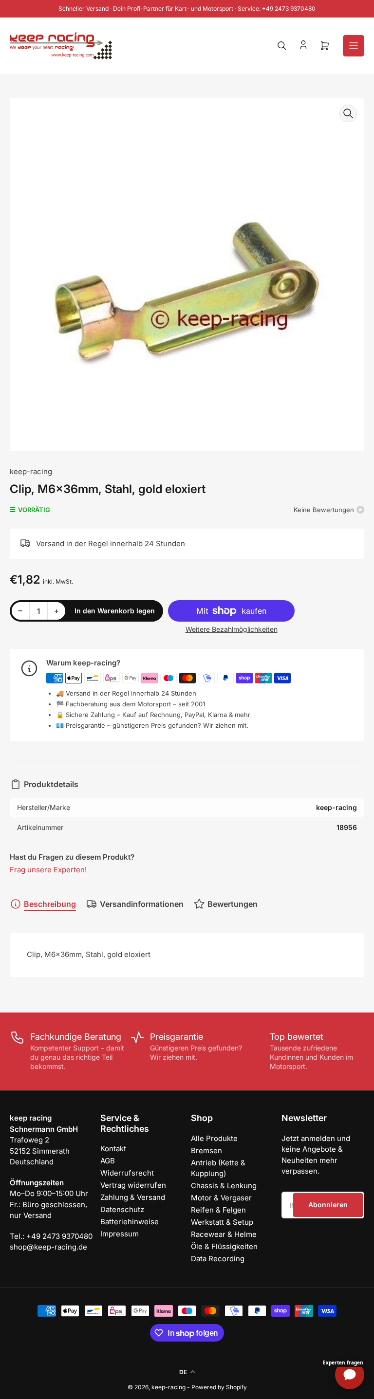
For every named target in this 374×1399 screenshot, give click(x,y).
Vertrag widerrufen (133, 1185)
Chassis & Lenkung (224, 1185)
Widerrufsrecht (127, 1173)
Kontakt (113, 1148)
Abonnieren (328, 1204)
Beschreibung (50, 904)
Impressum (119, 1233)
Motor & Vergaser (221, 1197)
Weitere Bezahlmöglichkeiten (232, 629)
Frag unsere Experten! (48, 869)
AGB (107, 1160)
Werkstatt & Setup (222, 1222)
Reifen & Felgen (218, 1210)
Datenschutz (122, 1209)
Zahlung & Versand (132, 1197)
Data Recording (217, 1258)
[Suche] (282, 45)
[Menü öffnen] (353, 45)
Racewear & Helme (224, 1234)
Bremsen (206, 1150)
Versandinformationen (142, 904)
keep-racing (31, 471)
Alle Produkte (214, 1138)
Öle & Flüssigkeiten (224, 1246)
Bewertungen (232, 904)
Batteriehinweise (129, 1221)
